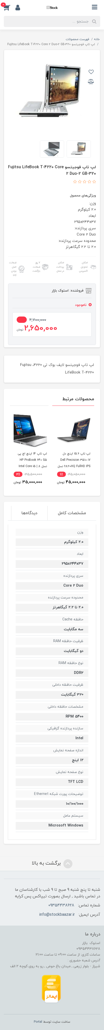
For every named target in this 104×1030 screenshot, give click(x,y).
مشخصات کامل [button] (72, 513)
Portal (38, 1022)
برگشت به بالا (47, 863)
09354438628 (61, 905)
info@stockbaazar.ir (57, 915)
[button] (9, 7)
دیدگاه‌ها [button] (29, 513)
